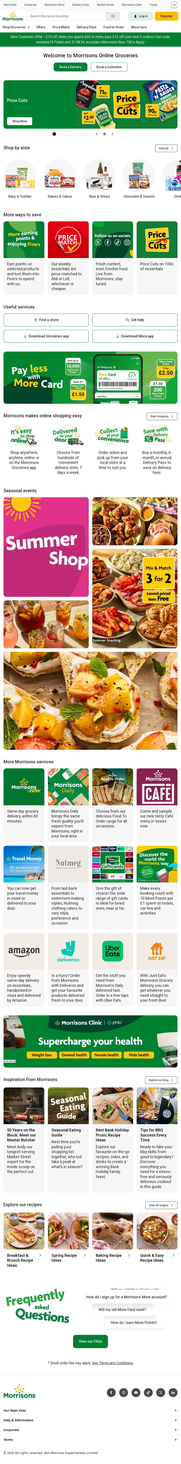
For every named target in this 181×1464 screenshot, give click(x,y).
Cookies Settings (15, 1454)
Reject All (161, 1454)
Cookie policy (29, 1446)
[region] (90, 1447)
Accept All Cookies (128, 1454)
